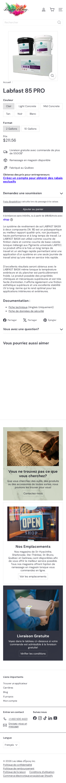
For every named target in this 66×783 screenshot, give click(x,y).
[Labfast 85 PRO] (23, 376)
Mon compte (10, 700)
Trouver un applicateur (15, 683)
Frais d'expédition (12, 201)
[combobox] (33, 22)
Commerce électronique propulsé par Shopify (28, 775)
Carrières (8, 687)
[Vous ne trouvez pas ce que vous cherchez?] (33, 448)
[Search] (59, 22)
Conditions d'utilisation (41, 772)
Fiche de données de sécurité (26, 311)
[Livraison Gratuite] (33, 610)
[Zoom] (52, 75)
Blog (5, 692)
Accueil (7, 82)
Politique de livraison (14, 772)
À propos (8, 696)
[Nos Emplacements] (33, 524)
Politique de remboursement (18, 768)
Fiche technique (18, 307)
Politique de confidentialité (17, 764)
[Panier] (52, 9)
